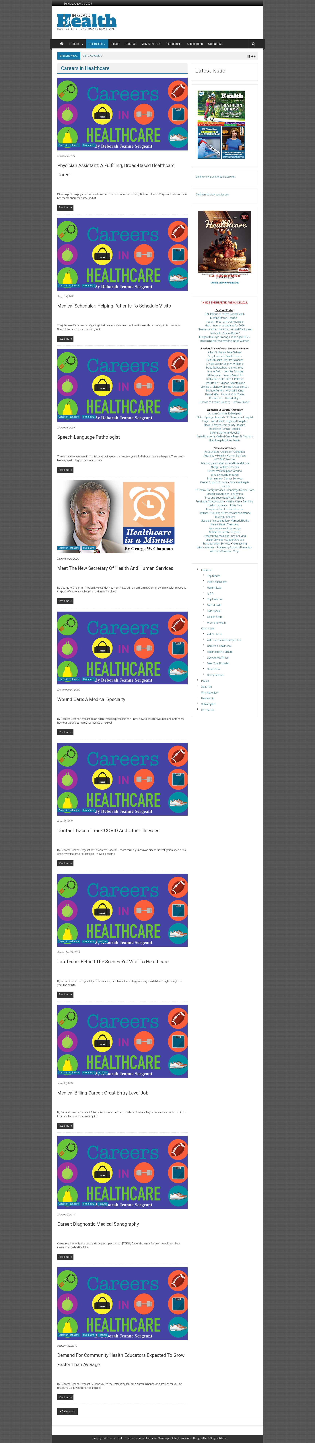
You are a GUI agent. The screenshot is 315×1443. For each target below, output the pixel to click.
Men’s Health (214, 605)
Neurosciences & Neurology (225, 528)
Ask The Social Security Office (224, 640)
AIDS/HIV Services (224, 459)
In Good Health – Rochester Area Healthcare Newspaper (139, 1438)
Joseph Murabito (232, 375)
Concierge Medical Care (240, 490)
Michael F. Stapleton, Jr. (236, 386)
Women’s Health (216, 622)
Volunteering (239, 543)
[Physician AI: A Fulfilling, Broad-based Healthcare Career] (122, 113)
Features (74, 44)
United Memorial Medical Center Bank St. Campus (225, 436)
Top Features (214, 599)
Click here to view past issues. (212, 194)
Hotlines (204, 513)
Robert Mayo (232, 398)
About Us (130, 44)
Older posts (68, 1411)
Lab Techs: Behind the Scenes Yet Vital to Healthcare (113, 961)
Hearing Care (233, 501)
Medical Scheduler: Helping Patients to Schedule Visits (114, 306)
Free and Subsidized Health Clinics (224, 497)
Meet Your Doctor (217, 581)
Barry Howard (215, 356)
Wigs (200, 547)
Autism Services (229, 467)
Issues (115, 44)
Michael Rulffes (215, 390)
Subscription (195, 44)
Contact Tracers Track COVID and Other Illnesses (108, 830)
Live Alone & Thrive (217, 657)
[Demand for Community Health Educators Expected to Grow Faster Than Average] (122, 1303)
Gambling (248, 501)
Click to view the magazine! (224, 282)
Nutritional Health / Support (224, 532)
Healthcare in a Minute (219, 651)
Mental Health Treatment (225, 524)
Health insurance (217, 505)
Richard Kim (216, 398)
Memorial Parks (240, 520)
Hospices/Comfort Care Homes (224, 509)
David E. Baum (233, 356)
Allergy (214, 467)
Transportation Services (216, 543)
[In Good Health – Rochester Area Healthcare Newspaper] (61, 43)
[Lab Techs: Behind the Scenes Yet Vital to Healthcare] (122, 910)
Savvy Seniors (215, 675)
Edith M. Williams (233, 363)
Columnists (96, 44)
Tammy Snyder (241, 402)
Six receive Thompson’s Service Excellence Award (111, 55)
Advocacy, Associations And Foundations (225, 463)
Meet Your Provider (218, 663)
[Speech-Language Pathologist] (122, 385)
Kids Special (214, 611)
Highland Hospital (237, 421)
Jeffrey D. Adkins (217, 1438)
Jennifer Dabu (214, 371)
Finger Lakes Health (213, 421)
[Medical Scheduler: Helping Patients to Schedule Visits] (122, 254)
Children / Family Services (210, 490)
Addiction (226, 451)
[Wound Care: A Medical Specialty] (122, 647)
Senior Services (214, 539)
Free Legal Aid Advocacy (210, 501)
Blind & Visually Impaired (225, 474)
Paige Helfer (212, 394)
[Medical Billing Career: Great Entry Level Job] (122, 1041)
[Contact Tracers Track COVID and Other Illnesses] (122, 779)
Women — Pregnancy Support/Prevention (228, 547)
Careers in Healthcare (69, 145)
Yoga (236, 551)
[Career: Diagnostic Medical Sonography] (122, 1172)
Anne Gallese (234, 352)
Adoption (239, 451)
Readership (174, 44)
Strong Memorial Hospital (225, 432)
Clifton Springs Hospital (210, 417)
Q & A (210, 593)
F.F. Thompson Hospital (239, 417)
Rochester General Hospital (224, 428)
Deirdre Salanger (233, 360)
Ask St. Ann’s (214, 634)
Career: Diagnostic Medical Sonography (98, 1224)
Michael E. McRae (211, 386)
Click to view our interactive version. (215, 176)
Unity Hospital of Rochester (224, 440)
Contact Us (215, 44)
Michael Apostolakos (233, 382)
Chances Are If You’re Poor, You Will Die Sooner (225, 329)
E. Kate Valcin (214, 363)
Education (237, 493)
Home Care (235, 505)
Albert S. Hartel (216, 352)
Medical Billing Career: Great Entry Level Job (103, 1093)
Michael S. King (234, 390)
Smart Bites (213, 669)
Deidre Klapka (214, 360)
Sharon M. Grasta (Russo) (215, 402)
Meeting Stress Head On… (224, 317)
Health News (214, 587)
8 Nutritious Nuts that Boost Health (225, 314)
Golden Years (215, 616)
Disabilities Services (218, 493)
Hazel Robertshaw (216, 367)
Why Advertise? (152, 44)
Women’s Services (220, 551)
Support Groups (234, 539)
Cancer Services (233, 478)
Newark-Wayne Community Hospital (225, 425)
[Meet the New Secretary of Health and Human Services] (122, 516)
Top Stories (213, 576)
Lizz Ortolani (212, 382)
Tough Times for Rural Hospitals (225, 321)
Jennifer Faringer (233, 371)
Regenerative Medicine (216, 535)
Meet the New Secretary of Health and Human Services (115, 568)
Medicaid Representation (215, 520)
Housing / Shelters (224, 516)
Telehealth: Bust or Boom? (225, 333)
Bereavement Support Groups (225, 470)
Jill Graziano (214, 375)
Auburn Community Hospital (224, 413)
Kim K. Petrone (234, 379)
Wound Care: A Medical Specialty (91, 699)
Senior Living (238, 535)
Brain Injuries (214, 478)
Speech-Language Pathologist (88, 437)
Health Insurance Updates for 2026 (225, 325)
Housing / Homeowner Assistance (230, 513)
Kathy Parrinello (215, 379)
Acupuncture (212, 451)
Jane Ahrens (236, 367)
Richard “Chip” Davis (232, 394)
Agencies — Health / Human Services (225, 455)
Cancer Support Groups (214, 482)
